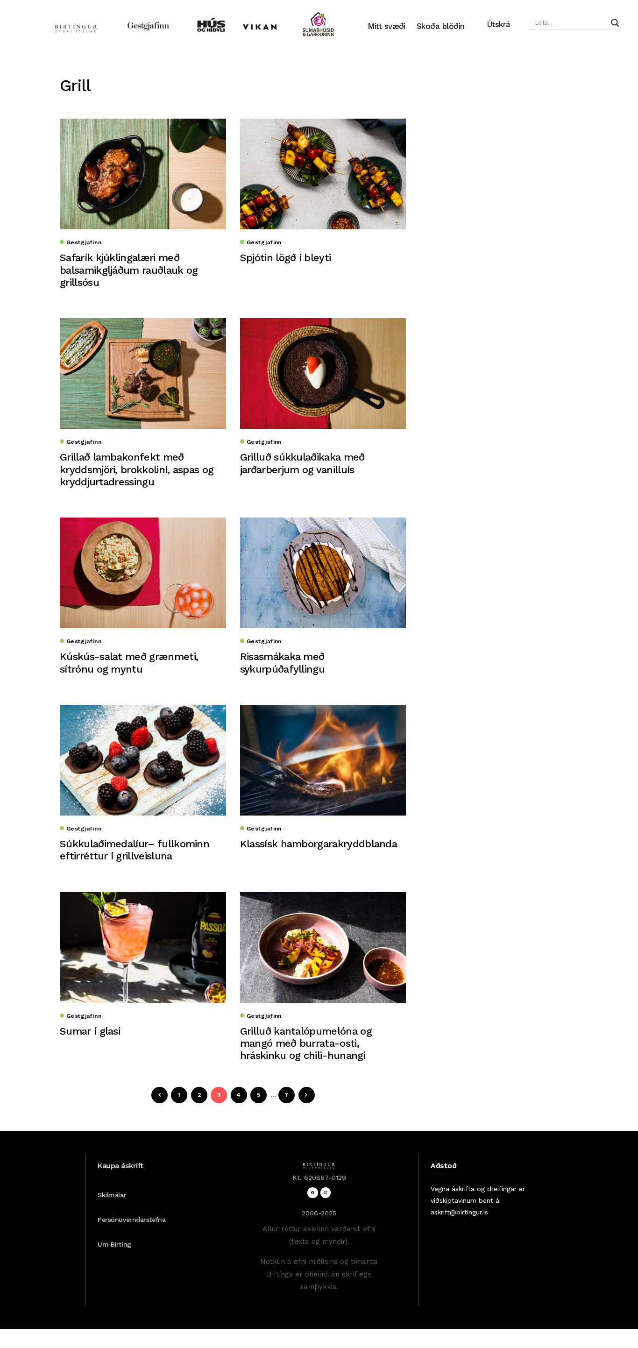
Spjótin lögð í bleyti (285, 257)
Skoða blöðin (441, 26)
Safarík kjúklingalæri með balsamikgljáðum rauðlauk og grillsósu (129, 270)
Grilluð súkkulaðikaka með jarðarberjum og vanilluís (302, 463)
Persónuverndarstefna (131, 1219)
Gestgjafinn (83, 242)
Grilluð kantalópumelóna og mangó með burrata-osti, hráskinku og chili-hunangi (306, 1043)
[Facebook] (312, 1192)
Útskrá (498, 24)
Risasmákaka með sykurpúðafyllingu (282, 662)
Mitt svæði (386, 26)
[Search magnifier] (615, 22)
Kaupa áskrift (121, 1165)
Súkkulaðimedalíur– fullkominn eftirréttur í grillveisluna (134, 850)
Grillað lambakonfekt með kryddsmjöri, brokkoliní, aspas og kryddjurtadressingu (136, 469)
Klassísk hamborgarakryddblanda (318, 844)
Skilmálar (112, 1195)
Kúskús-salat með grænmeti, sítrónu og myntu (129, 662)
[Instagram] (325, 1192)
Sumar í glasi (90, 1031)
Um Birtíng (114, 1244)
